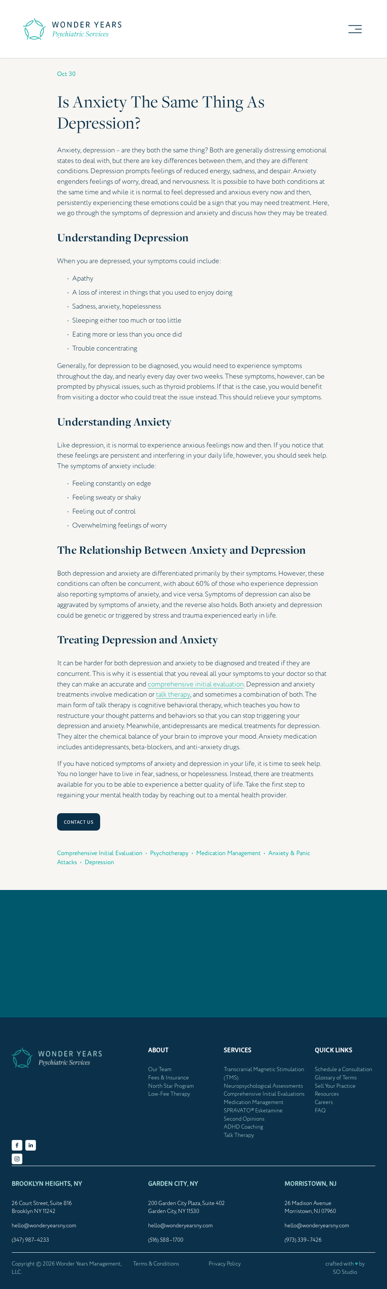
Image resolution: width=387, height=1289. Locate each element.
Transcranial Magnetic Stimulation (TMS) (264, 1073)
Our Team (160, 1069)
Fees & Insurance (168, 1078)
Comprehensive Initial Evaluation (99, 853)
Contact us (79, 822)
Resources (327, 1094)
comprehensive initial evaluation (196, 684)
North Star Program (171, 1086)
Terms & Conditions (156, 1264)
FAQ (320, 1110)
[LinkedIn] (30, 1145)
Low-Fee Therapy (169, 1094)
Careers (324, 1102)
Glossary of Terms (336, 1078)
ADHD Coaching (243, 1127)
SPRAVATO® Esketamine (253, 1110)
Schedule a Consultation (343, 1069)
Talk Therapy (239, 1135)
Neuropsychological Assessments (263, 1086)
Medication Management (228, 853)
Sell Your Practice (335, 1086)
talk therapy (173, 694)
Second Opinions (244, 1119)
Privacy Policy (225, 1264)
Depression (99, 862)
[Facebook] (17, 1145)
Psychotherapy (169, 853)
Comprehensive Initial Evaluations (264, 1094)
